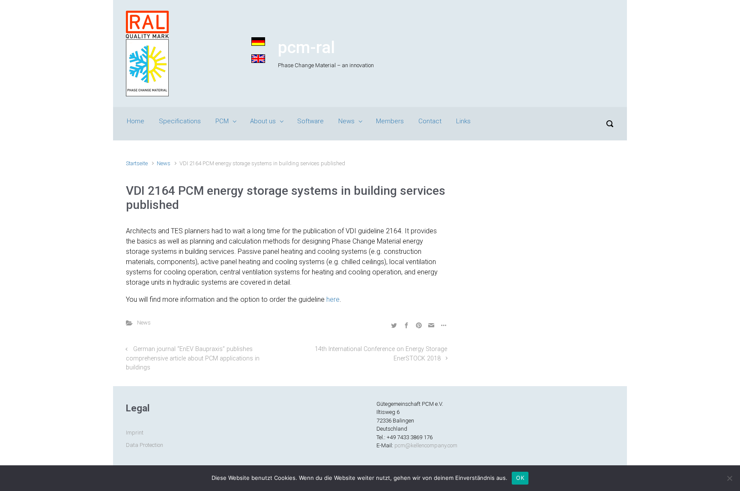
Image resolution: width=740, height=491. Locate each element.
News (346, 121)
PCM (222, 121)
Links (463, 121)
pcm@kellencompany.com (425, 445)
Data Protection (144, 445)
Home (135, 121)
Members (390, 121)
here (333, 299)
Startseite (137, 163)
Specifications (180, 121)
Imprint (134, 432)
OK (520, 477)
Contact (430, 121)
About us (263, 121)
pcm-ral (306, 47)
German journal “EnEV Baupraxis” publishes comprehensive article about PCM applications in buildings (193, 358)
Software (310, 121)
